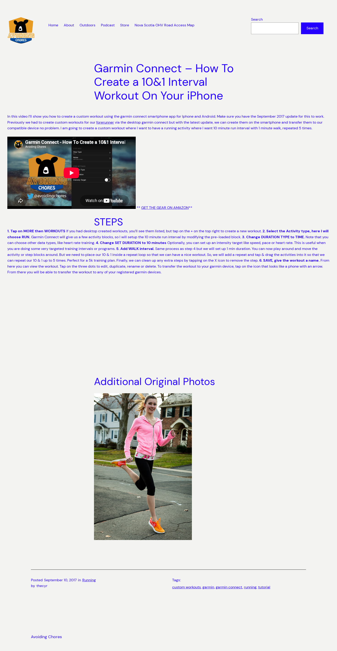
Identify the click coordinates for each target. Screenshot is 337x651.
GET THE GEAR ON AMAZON (165, 207)
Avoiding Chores (46, 637)
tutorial (264, 587)
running (250, 587)
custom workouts (186, 587)
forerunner (105, 122)
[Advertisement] (168, 325)
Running (89, 580)
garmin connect (229, 587)
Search (257, 19)
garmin (208, 587)
